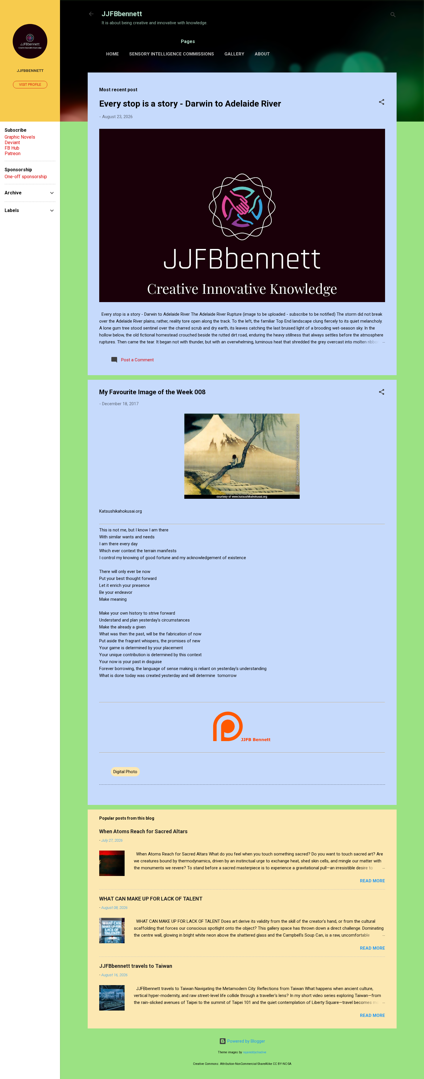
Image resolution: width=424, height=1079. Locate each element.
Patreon (12, 153)
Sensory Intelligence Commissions (171, 54)
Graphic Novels (20, 137)
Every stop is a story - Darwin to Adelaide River (190, 103)
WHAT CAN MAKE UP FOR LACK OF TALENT (150, 899)
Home (112, 54)
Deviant (12, 142)
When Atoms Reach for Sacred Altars (143, 831)
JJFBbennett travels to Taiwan (135, 966)
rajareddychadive (254, 1052)
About (262, 54)
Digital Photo (125, 771)
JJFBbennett (122, 14)
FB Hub (12, 148)
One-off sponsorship (26, 176)
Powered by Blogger (245, 1041)
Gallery (234, 54)
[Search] (393, 16)
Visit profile (30, 85)
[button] (381, 102)
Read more (372, 880)
